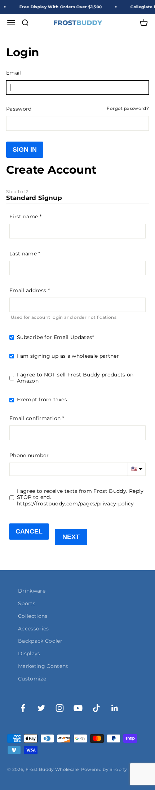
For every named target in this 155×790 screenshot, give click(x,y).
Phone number (29, 455)
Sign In (25, 149)
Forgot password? (128, 108)
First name (23, 216)
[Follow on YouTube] (78, 708)
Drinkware (31, 591)
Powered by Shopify (104, 769)
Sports (26, 603)
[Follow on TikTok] (96, 708)
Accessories (33, 628)
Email (13, 73)
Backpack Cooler (40, 641)
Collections (33, 616)
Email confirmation (35, 418)
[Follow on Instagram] (60, 708)
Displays (29, 653)
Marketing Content (43, 666)
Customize (32, 679)
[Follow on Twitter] (41, 708)
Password (19, 109)
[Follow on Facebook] (23, 708)
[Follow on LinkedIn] (115, 708)
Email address (27, 290)
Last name (23, 253)
